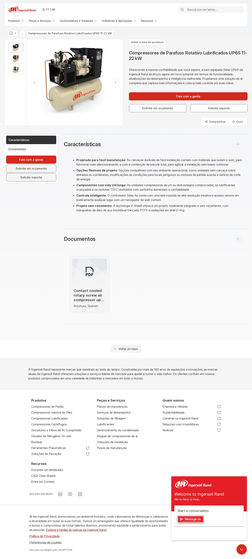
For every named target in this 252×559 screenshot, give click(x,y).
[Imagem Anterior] (34, 82)
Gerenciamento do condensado (118, 430)
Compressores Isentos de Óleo (51, 412)
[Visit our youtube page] (70, 494)
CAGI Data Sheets (43, 476)
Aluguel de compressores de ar (117, 436)
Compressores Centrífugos (49, 424)
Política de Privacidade (44, 536)
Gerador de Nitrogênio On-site (51, 436)
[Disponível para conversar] (242, 549)
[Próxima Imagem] (115, 82)
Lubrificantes (105, 424)
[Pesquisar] (182, 9)
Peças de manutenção (112, 448)
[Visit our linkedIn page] (60, 494)
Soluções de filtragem (111, 418)
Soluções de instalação (112, 442)
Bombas (36, 442)
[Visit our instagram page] (80, 494)
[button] (156, 144)
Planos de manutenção (112, 406)
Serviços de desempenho (114, 412)
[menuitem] (16, 21)
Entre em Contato (43, 482)
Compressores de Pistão (47, 406)
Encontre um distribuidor (47, 470)
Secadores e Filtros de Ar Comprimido (56, 430)
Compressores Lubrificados (49, 418)
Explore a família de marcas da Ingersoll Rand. (76, 530)
